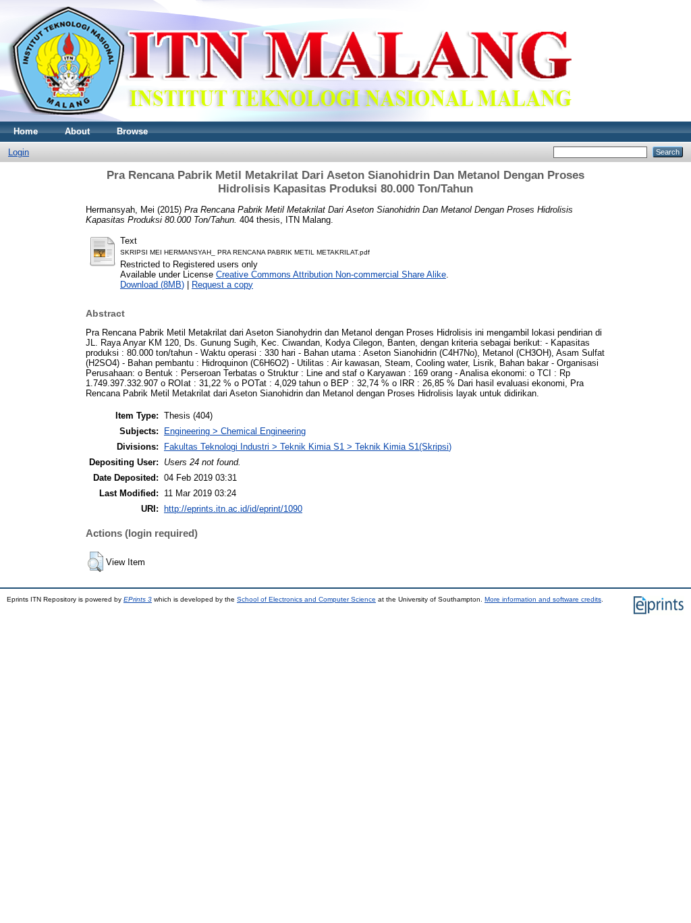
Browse (132, 131)
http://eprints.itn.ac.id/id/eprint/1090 (233, 509)
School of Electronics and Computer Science (306, 599)
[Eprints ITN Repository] (289, 118)
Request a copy (222, 285)
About (77, 131)
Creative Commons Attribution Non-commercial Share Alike (331, 274)
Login (18, 152)
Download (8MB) (152, 285)
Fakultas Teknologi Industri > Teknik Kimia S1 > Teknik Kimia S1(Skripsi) (307, 447)
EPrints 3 (137, 599)
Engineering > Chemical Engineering (235, 431)
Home (25, 131)
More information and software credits (543, 599)
